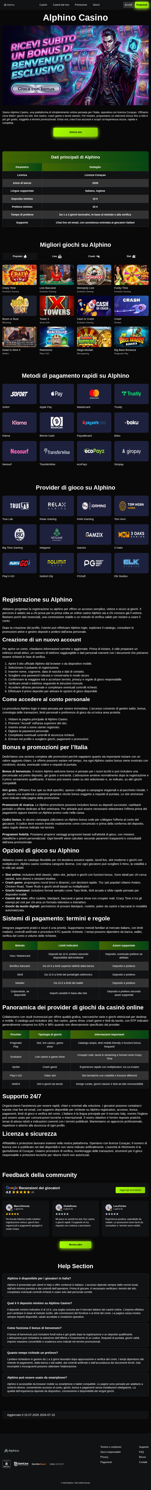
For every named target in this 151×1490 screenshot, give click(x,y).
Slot (129, 256)
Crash (91, 256)
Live (54, 256)
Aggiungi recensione (130, 1190)
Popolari (17, 256)
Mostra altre (75, 1244)
